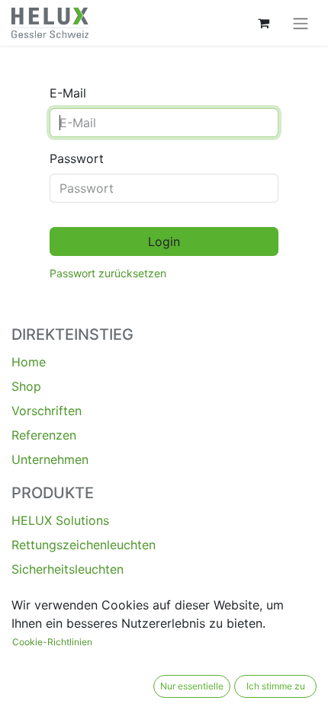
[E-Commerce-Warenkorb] (263, 23)
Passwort (77, 158)
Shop (26, 386)
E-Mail (68, 93)
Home (28, 361)
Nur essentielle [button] (191, 686)
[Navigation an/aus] (301, 23)
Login (164, 241)
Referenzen (43, 435)
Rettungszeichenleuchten (83, 544)
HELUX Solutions (60, 520)
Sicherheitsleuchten (67, 569)
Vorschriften (46, 410)
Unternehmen (49, 459)
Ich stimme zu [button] (275, 686)
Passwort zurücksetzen (108, 273)
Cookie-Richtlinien (52, 642)
